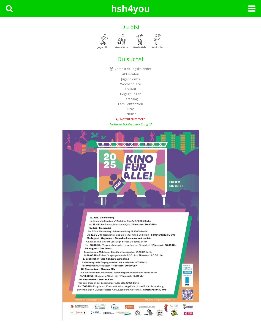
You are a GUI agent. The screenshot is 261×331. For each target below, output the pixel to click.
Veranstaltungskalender (133, 69)
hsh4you (130, 8)
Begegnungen (130, 94)
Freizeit (130, 89)
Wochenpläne (130, 84)
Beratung (130, 99)
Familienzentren (130, 104)
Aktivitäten (130, 74)
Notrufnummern (132, 119)
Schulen (131, 114)
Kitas (130, 109)
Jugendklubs (130, 79)
